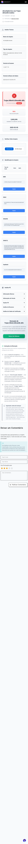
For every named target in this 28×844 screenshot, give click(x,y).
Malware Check (15, 18)
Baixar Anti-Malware (14, 336)
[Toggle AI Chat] (24, 840)
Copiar (14, 189)
